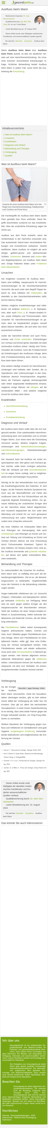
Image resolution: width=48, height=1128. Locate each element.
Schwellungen (7, 534)
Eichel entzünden (22, 339)
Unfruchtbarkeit (12, 453)
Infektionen (41, 659)
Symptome (28, 41)
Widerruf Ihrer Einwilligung (25, 1118)
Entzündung (18, 71)
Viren (19, 312)
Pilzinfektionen (12, 627)
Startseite (18, 41)
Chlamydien (36, 293)
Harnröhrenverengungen (12, 450)
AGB (33, 1115)
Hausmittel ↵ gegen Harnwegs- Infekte (31, 688)
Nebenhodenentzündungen (33, 446)
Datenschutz (7, 1118)
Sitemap (5, 1115)
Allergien (34, 387)
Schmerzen (15, 256)
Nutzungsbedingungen (20, 1115)
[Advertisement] (24, 99)
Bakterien (25, 309)
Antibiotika (20, 600)
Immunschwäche (24, 652)
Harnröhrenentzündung (16, 406)
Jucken (38, 256)
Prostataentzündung (15, 417)
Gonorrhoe (11, 411)
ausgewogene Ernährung (22, 731)
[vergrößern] (45, 204)
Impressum (6, 1120)
